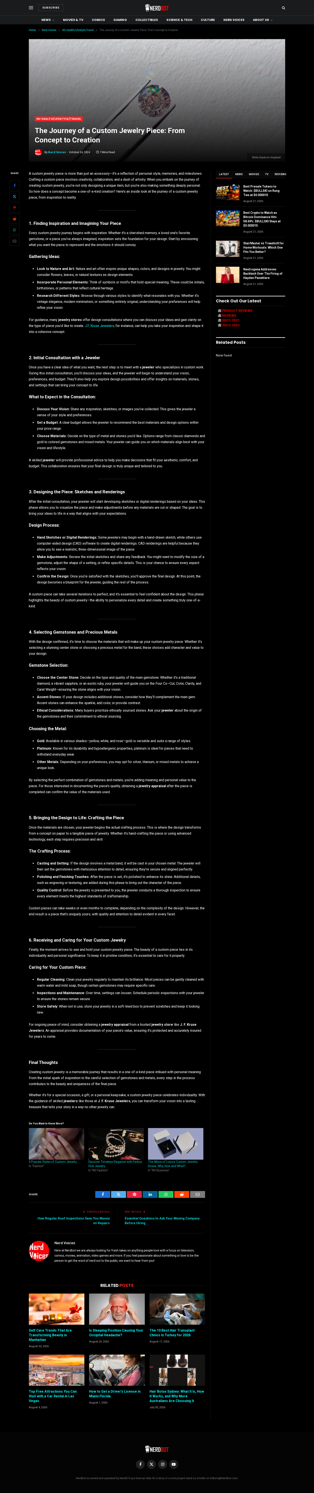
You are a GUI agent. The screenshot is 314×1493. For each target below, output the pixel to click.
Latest (224, 174)
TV (267, 174)
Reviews (280, 174)
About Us (261, 20)
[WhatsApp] (14, 230)
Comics (98, 20)
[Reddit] (14, 219)
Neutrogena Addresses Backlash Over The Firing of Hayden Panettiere (262, 274)
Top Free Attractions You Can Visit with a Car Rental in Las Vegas (53, 1396)
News (46, 20)
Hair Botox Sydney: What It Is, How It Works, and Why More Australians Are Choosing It (177, 1396)
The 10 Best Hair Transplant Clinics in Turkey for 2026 (172, 1332)
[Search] (283, 8)
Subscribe (50, 7)
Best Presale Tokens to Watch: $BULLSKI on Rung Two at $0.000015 (261, 191)
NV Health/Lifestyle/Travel (59, 119)
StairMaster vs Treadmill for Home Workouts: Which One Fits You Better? (263, 247)
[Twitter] (14, 197)
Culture (208, 20)
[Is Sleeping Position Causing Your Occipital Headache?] (117, 1309)
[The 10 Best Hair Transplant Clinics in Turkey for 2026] (177, 1309)
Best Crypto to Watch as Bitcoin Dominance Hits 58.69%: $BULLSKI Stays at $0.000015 (262, 219)
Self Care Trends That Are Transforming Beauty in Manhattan (50, 1335)
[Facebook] (14, 185)
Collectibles (146, 20)
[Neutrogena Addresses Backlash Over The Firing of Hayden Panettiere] (227, 275)
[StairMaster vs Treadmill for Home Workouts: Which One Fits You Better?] (227, 249)
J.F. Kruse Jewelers (99, 326)
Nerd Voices (233, 20)
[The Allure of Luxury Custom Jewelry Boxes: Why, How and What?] (175, 1144)
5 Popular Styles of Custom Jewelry (53, 1161)
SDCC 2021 (231, 320)
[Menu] (31, 8)
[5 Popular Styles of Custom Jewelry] (56, 1144)
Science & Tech (179, 20)
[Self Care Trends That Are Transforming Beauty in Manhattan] (56, 1309)
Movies (254, 174)
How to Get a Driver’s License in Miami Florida (115, 1393)
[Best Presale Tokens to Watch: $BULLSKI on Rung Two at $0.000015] (227, 192)
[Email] (14, 241)
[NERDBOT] (157, 7)
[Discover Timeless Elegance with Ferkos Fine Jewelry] (116, 1144)
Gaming (120, 20)
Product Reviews (237, 311)
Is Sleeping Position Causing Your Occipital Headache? (116, 1332)
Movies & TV (73, 20)
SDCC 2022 (231, 325)
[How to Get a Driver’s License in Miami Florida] (117, 1370)
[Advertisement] (157, 84)
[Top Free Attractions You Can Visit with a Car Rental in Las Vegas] (56, 1370)
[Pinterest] (14, 208)
